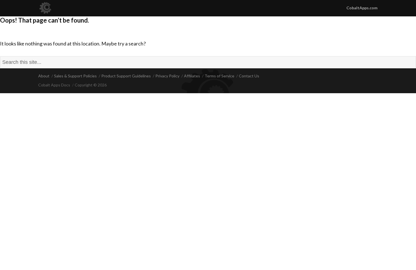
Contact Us (249, 75)
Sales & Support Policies (75, 75)
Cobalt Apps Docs (54, 84)
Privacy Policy (167, 75)
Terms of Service (219, 75)
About (44, 75)
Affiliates (192, 75)
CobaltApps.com (362, 7)
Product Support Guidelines (126, 75)
